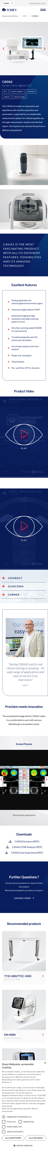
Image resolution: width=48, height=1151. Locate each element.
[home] (9, 9)
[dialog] (24, 1105)
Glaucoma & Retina (10, 16)
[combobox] (8, 3)
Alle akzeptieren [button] (13, 1138)
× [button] (45, 1063)
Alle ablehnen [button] (36, 1138)
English (6, 3)
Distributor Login (38, 3)
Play (24, 448)
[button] (43, 9)
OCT (25, 16)
